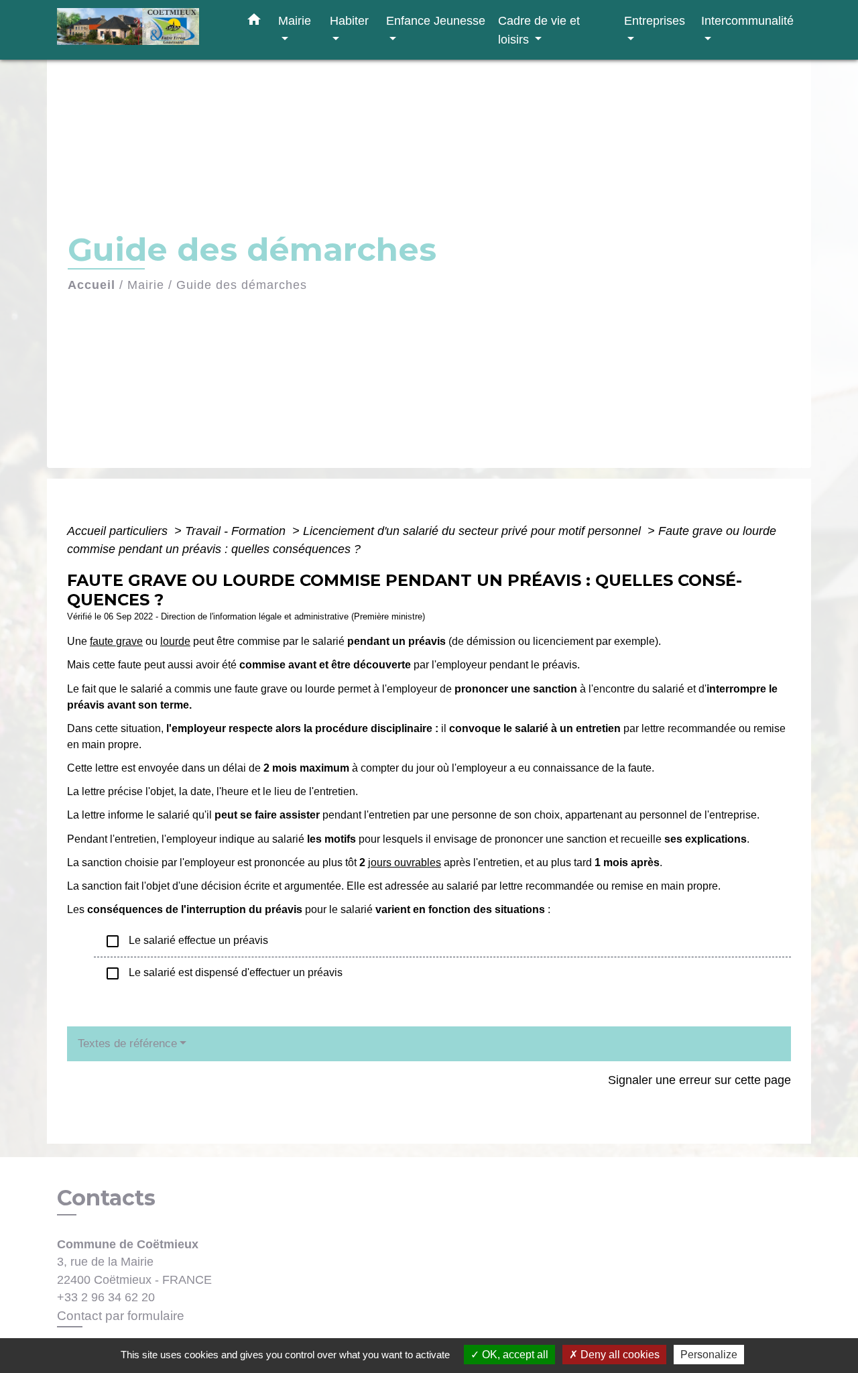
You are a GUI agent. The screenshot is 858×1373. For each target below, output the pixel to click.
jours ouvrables (404, 862)
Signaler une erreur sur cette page (699, 1080)
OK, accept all (513, 1354)
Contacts (106, 1198)
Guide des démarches (241, 285)
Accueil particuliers (119, 531)
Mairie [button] (294, 20)
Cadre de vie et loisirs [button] (539, 29)
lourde (175, 641)
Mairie (145, 285)
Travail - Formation (237, 531)
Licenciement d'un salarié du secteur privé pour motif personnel (473, 531)
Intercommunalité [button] (747, 20)
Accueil (91, 285)
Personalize (708, 1354)
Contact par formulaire (120, 1316)
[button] (254, 22)
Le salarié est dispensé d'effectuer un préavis (224, 973)
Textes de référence (127, 1043)
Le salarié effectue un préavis (186, 941)
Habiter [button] (349, 20)
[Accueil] (141, 30)
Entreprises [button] (654, 20)
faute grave (116, 641)
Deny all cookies (619, 1354)
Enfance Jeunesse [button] (435, 20)
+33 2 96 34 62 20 (106, 1297)
